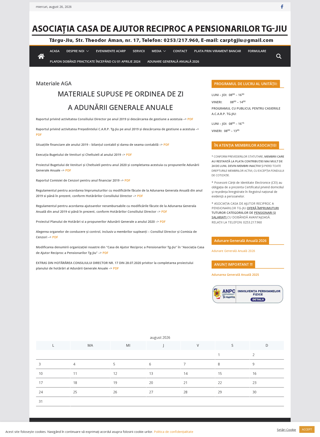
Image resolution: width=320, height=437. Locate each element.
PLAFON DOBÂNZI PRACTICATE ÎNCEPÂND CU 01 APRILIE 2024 (95, 61)
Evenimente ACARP (111, 51)
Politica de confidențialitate (173, 431)
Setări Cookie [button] (286, 430)
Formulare (257, 51)
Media (156, 51)
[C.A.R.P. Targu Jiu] (160, 24)
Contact (180, 51)
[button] (86, 51)
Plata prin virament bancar (217, 51)
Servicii (139, 51)
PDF (190, 119)
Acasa (54, 51)
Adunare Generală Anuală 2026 (173, 61)
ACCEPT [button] (307, 429)
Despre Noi (75, 51)
